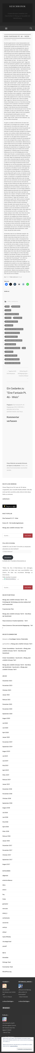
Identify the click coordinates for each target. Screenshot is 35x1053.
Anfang (19, 277)
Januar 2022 (6, 695)
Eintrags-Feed (6, 962)
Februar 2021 (6, 699)
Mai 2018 (5, 822)
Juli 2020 (5, 723)
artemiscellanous (7, 880)
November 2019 (7, 742)
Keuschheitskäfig (11, 321)
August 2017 (6, 864)
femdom (8, 317)
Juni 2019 (5, 761)
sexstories (5, 922)
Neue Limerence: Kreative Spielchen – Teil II (15, 620)
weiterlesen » (6, 499)
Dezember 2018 (7, 789)
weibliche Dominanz (12, 359)
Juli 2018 (5, 812)
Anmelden (5, 957)
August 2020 (6, 718)
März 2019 (5, 775)
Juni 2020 (5, 728)
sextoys (4, 927)
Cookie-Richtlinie (14, 1046)
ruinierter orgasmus (13, 348)
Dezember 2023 (7, 680)
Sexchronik (17, 6)
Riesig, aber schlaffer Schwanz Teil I (12, 527)
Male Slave (9, 325)
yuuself (4, 946)
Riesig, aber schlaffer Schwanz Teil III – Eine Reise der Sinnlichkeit (16, 651)
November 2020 (7, 709)
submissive (9, 351)
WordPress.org (6, 971)
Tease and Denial (11, 355)
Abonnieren (7, 557)
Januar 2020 (6, 737)
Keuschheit (18, 317)
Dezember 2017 (7, 845)
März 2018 (5, 831)
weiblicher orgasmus (13, 363)
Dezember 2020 (7, 704)
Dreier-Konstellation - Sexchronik (12, 648)
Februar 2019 (6, 779)
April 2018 (5, 826)
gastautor (5, 904)
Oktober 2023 (6, 690)
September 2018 (7, 803)
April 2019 (5, 770)
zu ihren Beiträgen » (8, 1001)
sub (24, 348)
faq (3, 894)
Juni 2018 (5, 817)
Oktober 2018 (6, 798)
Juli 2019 (5, 756)
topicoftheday (6, 936)
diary (3, 885)
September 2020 (7, 713)
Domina (8, 310)
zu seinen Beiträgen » (8, 1037)
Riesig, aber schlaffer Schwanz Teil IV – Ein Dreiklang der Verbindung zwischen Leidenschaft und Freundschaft (16, 602)
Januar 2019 (6, 784)
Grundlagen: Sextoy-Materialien (18, 639)
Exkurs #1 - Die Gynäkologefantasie (12, 523)
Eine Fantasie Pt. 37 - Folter (10, 518)
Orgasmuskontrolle (12, 332)
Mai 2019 (5, 765)
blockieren (16, 306)
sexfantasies (14, 301)
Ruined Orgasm (10, 344)
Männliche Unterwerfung (14, 329)
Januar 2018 (6, 840)
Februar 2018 (6, 836)
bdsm (7, 306)
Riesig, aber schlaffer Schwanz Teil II (21, 644)
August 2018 (6, 808)
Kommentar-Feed (7, 967)
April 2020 (5, 732)
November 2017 (7, 850)
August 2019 (6, 751)
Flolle (14, 39)
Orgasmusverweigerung (14, 340)
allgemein (5, 875)
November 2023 (7, 685)
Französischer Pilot (8, 609)
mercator (5, 908)
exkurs (4, 889)
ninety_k (4, 913)
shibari (4, 932)
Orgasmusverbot (11, 336)
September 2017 (7, 859)
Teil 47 (8, 277)
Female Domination (12, 314)
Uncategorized (6, 941)
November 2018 (7, 793)
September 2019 (7, 746)
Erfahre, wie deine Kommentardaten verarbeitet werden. (17, 468)
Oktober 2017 (6, 855)
